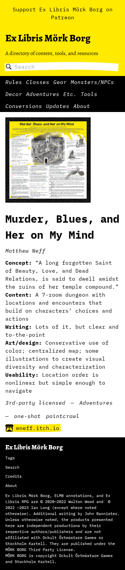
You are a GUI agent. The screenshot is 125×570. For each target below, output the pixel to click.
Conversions (23, 106)
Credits (13, 476)
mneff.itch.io (37, 428)
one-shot (27, 416)
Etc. (70, 94)
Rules (13, 82)
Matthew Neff (25, 250)
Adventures (42, 94)
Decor (13, 94)
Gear (60, 82)
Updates (57, 106)
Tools (89, 94)
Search (12, 467)
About (81, 106)
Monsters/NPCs (92, 82)
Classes (37, 82)
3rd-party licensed (35, 402)
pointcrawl (62, 416)
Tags (10, 457)
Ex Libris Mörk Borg (47, 38)
